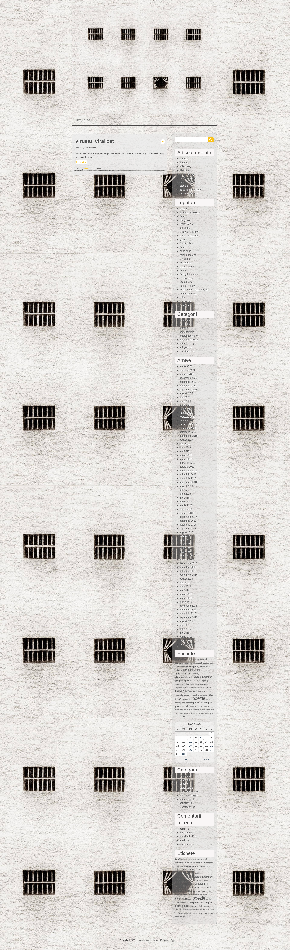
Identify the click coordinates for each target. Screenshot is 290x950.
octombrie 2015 (188, 613)
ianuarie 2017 (187, 559)
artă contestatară (196, 663)
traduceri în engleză (182, 713)
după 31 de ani (188, 182)
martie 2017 (186, 551)
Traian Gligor (186, 224)
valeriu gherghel (188, 255)
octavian (184, 836)
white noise (186, 832)
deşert (193, 673)
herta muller (197, 681)
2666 (177, 659)
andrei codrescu (188, 659)
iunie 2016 (185, 586)
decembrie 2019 (188, 424)
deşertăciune (201, 673)
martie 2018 (186, 505)
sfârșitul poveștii (203, 706)
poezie (198, 698)
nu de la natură (188, 178)
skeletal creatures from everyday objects (190, 710)
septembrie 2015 (189, 617)
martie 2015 (186, 640)
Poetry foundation (189, 274)
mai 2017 (185, 544)
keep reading (81, 162)
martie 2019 (186, 459)
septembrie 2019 (189, 436)
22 (211, 745)
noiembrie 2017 (188, 521)
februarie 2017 (187, 555)
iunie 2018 (185, 494)
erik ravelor (189, 677)
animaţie (200, 659)
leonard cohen (204, 687)
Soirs (182, 247)
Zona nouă (185, 251)
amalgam (185, 320)
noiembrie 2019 (188, 428)
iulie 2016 (185, 582)
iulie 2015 (185, 625)
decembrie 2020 (188, 378)
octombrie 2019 (188, 432)
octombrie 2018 (188, 478)
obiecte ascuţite (188, 343)
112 (194, 836)
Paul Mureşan (187, 699)
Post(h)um (185, 262)
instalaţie (187, 684)
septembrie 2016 (189, 575)
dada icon (206, 666)
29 (211, 750)
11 (190, 741)
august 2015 (186, 621)
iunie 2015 (185, 629)
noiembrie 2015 (188, 609)
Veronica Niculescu (190, 212)
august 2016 (186, 578)
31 (183, 754)
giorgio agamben (203, 676)
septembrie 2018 (189, 482)
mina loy (193, 691)
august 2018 (186, 486)
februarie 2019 (187, 463)
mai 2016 (185, 590)
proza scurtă (182, 706)
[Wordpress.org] (172, 941)
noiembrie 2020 (188, 382)
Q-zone (183, 239)
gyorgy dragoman (183, 680)
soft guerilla (186, 347)
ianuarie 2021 (187, 374)
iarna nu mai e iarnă (190, 189)
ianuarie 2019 (187, 466)
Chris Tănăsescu (189, 235)
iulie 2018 (185, 490)
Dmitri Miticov (187, 243)
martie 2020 (186, 412)
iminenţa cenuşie (189, 339)
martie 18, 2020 (82, 148)
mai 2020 (185, 405)
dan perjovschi (191, 669)
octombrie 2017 (188, 524)
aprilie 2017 (186, 548)
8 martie (184, 162)
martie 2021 (186, 366)
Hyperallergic (187, 278)
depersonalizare (182, 673)
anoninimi (185, 324)
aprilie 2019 (186, 455)
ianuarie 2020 (187, 420)
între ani (184, 185)
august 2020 (186, 393)
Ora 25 (183, 208)
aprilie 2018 (186, 501)
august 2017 (186, 532)
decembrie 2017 (188, 517)
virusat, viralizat (95, 141)
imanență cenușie (189, 336)
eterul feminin (187, 332)
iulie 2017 (185, 536)
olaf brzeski (204, 695)
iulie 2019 (185, 443)
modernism (201, 691)
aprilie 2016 (186, 594)
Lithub (183, 297)
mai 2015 (185, 632)
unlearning (185, 166)
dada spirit (179, 670)
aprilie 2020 (186, 409)
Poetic (183, 216)
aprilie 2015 (186, 636)
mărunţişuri (195, 695)
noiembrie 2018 (188, 474)
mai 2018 (185, 497)
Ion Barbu (185, 228)
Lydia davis (182, 691)
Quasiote (184, 305)
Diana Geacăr (187, 266)
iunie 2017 (185, 540)
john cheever (190, 687)
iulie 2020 (185, 397)
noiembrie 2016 (188, 567)
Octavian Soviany (189, 232)
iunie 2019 (185, 447)
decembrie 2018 (188, 470)
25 (190, 750)
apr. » (206, 759)
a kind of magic (188, 174)
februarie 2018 (187, 509)
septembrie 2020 (189, 389)
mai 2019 (185, 451)
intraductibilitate (198, 684)
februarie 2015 (187, 644)
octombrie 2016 (188, 571)
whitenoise (185, 301)
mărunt (187, 695)
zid (184, 717)
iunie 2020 (185, 401)
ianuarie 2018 (187, 513)
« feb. (184, 759)
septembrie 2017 (189, 528)
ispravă (183, 158)
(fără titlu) (185, 170)
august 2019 (186, 439)
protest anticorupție (202, 702)
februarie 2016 (187, 602)
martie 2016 (186, 598)
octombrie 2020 (188, 385)
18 (190, 745)
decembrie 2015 (188, 605)
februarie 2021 (187, 370)
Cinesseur (185, 259)
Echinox (184, 270)
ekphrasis (179, 677)
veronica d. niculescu (198, 713)
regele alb (193, 706)
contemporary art (194, 666)
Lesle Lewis (186, 282)
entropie (184, 328)
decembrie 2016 (188, 563)
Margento (185, 220)
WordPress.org (162, 940)
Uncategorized (90, 169)
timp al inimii (210, 710)
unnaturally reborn (189, 193)
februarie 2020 (187, 416)
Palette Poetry (187, 286)
